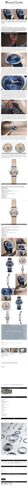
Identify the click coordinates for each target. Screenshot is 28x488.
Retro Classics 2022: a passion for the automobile (10, 363)
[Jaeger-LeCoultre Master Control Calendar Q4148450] (14, 350)
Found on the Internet (4, 404)
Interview (3, 408)
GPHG (2, 406)
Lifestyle (3, 409)
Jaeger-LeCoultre (14, 31)
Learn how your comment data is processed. (17, 384)
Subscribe (3, 479)
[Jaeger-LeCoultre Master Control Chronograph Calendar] (23, 350)
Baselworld (3, 400)
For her (2, 403)
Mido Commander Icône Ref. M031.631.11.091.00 (11, 362)
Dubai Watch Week (4, 402)
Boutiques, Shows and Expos (5, 401)
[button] (1, 171)
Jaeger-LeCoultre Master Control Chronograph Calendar (22, 353)
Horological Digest (4, 407)
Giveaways (3, 405)
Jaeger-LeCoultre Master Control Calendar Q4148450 (14, 353)
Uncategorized (3, 414)
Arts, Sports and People (5, 398)
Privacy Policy (3, 470)
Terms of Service (3, 471)
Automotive (3, 399)
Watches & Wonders (4, 415)
